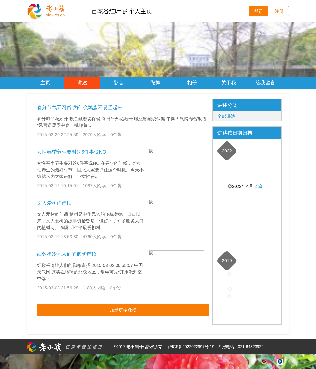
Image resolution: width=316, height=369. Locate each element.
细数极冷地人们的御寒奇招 (66, 254)
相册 (192, 82)
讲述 (82, 82)
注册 (279, 11)
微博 (155, 82)
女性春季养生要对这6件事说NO (71, 152)
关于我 (228, 82)
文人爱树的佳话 (54, 203)
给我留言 (265, 82)
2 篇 (258, 186)
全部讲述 (226, 116)
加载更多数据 (123, 310)
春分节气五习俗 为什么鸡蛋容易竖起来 (79, 107)
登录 (258, 11)
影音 (119, 82)
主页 (45, 82)
